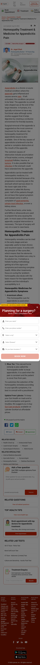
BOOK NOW (20, 356)
